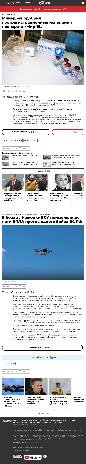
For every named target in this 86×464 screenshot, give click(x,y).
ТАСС (53, 105)
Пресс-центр (73, 420)
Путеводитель (46, 422)
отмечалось (68, 122)
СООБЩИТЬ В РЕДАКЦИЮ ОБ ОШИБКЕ (24, 425)
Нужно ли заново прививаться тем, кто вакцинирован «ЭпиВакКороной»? (65, 163)
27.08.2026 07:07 (7, 214)
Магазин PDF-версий (20, 422)
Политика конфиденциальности (22, 450)
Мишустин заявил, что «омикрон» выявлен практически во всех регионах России (66, 156)
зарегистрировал (40, 115)
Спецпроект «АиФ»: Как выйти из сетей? (43, 9)
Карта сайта (58, 422)
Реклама (16, 420)
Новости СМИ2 (43, 171)
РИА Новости (26, 86)
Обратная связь (34, 422)
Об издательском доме (29, 420)
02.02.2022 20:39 (7, 15)
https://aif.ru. (40, 447)
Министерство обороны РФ (11, 281)
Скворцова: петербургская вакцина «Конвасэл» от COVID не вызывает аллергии (25, 163)
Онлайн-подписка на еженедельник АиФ (53, 420)
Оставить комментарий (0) (68, 132)
